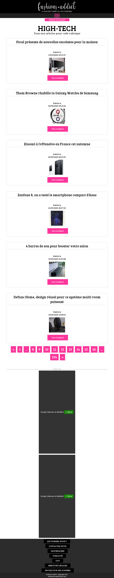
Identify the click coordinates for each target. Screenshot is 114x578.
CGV (58, 560)
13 (70, 349)
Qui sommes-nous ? (57, 541)
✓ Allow (69, 412)
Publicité (58, 555)
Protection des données (57, 570)
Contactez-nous (57, 546)
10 (46, 349)
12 (62, 349)
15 (86, 349)
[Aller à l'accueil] (57, 6)
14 (78, 349)
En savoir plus (57, 66)
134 (54, 357)
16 (94, 349)
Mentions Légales (57, 565)
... (26, 349)
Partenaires (57, 551)
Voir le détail (58, 78)
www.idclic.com (61, 576)
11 (54, 349)
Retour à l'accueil (57, 19)
